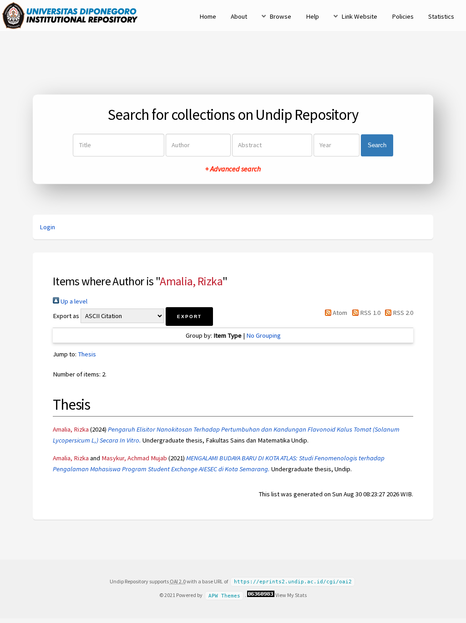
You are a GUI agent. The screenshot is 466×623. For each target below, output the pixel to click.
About (239, 16)
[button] (189, 316)
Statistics (441, 16)
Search (377, 145)
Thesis (87, 354)
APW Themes (224, 595)
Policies (403, 16)
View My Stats (291, 595)
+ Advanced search (233, 169)
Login (47, 227)
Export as (66, 316)
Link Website (359, 16)
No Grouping (263, 335)
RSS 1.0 (369, 313)
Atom (339, 313)
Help (312, 16)
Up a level (73, 301)
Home (207, 16)
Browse (280, 16)
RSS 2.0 (402, 313)
